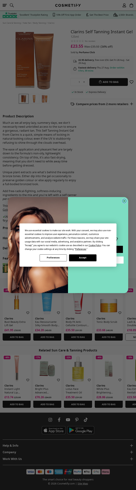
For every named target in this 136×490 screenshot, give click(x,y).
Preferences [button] (80, 249)
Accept (82, 257)
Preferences (53, 257)
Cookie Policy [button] (95, 245)
